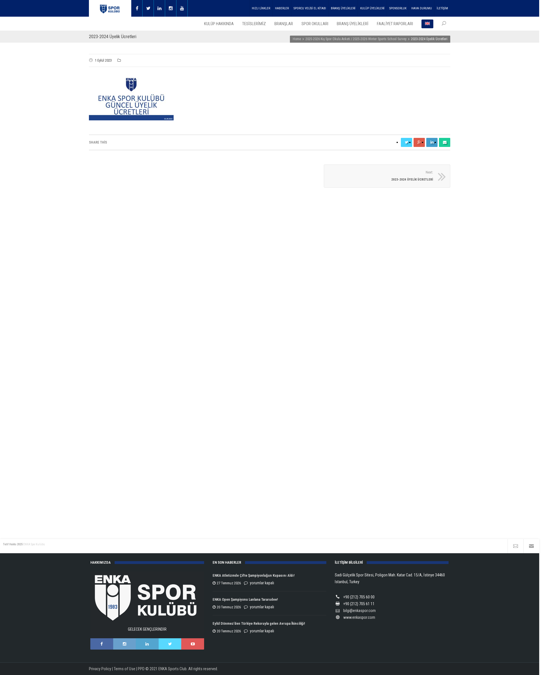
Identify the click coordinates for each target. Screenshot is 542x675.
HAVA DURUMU (421, 8)
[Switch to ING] (427, 24)
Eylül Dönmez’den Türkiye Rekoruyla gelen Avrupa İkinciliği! (259, 623)
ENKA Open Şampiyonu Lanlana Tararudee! (245, 599)
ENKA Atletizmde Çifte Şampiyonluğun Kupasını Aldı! (254, 575)
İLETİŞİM (442, 8)
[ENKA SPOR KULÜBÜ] (110, 8)
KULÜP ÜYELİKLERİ (372, 8)
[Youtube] (182, 8)
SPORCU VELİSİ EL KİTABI (310, 8)
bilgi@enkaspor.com (359, 610)
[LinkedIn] (147, 644)
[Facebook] (137, 8)
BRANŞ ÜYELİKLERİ (343, 8)
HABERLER (282, 8)
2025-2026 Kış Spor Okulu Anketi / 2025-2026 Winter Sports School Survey (355, 39)
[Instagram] (170, 8)
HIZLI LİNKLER (261, 8)
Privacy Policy (100, 669)
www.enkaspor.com (359, 617)
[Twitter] (148, 8)
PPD (141, 669)
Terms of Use (124, 669)
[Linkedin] (159, 8)
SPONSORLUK (397, 8)
